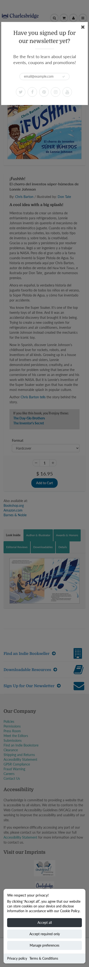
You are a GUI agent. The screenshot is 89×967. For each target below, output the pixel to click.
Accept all (44, 922)
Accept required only (44, 934)
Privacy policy (17, 958)
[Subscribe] (63, 76)
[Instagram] (55, 92)
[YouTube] (67, 92)
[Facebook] (32, 92)
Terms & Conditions (43, 958)
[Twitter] (20, 92)
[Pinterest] (44, 92)
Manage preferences (44, 945)
